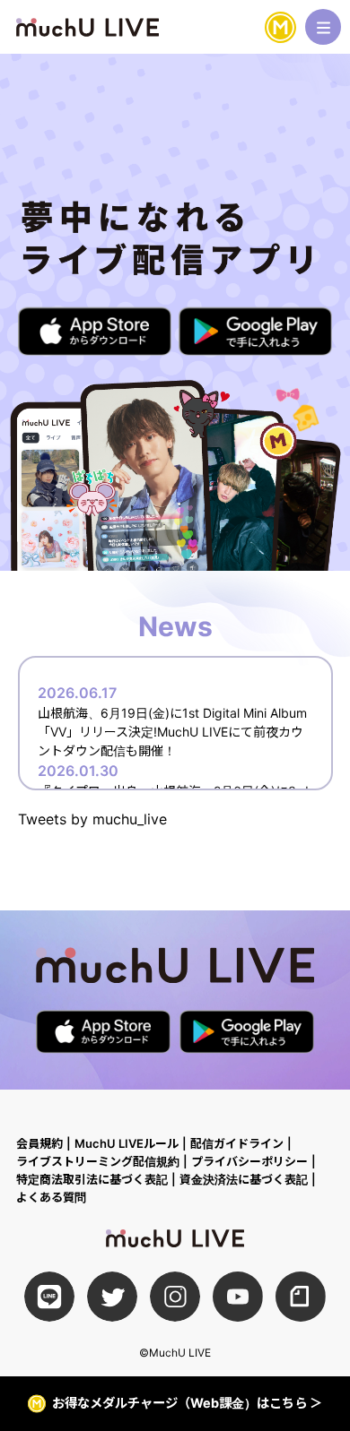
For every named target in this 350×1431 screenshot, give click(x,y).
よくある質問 (51, 1197)
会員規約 (39, 1143)
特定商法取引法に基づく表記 (92, 1179)
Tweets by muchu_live (92, 819)
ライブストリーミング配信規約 (97, 1161)
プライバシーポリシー (249, 1161)
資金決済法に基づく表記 (243, 1179)
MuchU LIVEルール (126, 1143)
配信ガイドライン (237, 1143)
